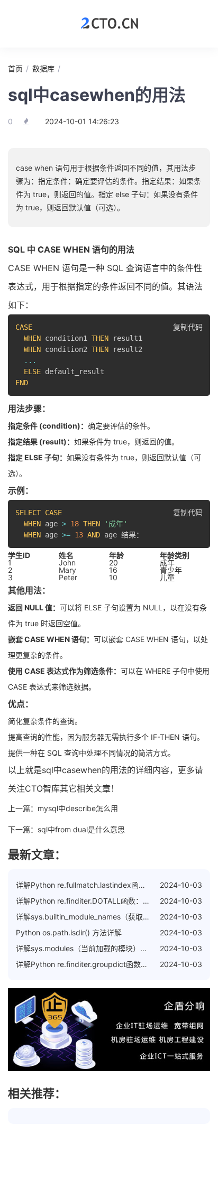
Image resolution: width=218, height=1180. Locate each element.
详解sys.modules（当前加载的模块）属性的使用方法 (104, 948)
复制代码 (188, 327)
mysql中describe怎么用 (78, 808)
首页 (15, 68)
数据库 (43, 68)
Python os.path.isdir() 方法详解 (69, 932)
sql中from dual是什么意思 (81, 829)
